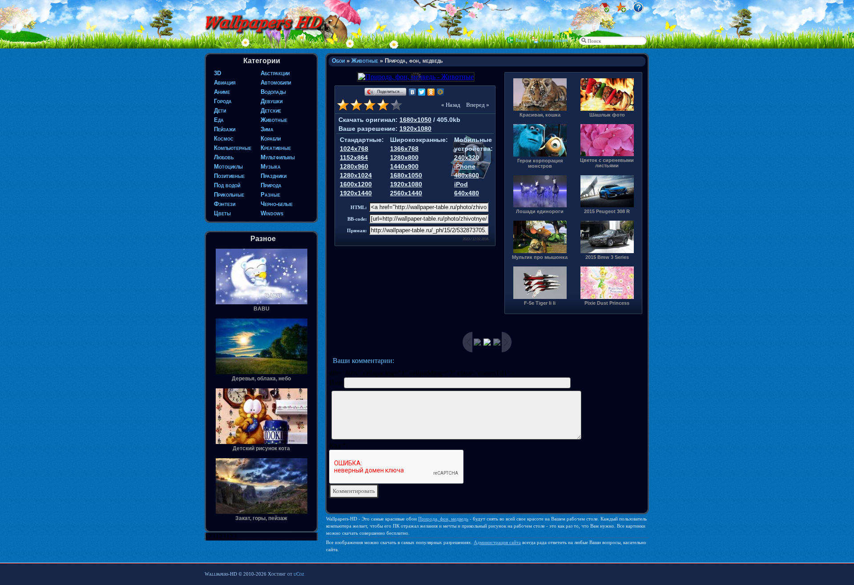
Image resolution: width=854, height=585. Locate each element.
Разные (270, 194)
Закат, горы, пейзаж (261, 518)
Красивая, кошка (540, 114)
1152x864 (354, 157)
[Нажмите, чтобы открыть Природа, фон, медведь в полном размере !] (415, 77)
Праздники (273, 176)
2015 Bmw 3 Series (607, 257)
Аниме (222, 92)
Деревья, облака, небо (261, 378)
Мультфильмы (278, 157)
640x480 (466, 193)
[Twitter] (422, 92)
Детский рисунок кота (261, 448)
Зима (267, 129)
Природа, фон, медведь (443, 518)
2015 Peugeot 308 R (607, 211)
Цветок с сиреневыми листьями (607, 162)
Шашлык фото (607, 114)
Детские (271, 110)
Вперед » (477, 104)
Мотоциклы (228, 166)
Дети (220, 110)
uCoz (299, 574)
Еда (219, 120)
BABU (262, 309)
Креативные (276, 148)
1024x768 (354, 148)
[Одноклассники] (431, 92)
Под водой (227, 185)
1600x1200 (356, 184)
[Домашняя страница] (604, 10)
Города (223, 101)
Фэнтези (224, 204)
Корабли (271, 138)
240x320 (466, 157)
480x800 (466, 175)
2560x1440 (406, 193)
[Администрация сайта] (638, 10)
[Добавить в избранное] (621, 10)
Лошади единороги (540, 211)
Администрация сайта (497, 542)
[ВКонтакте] (412, 92)
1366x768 (404, 148)
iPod (461, 184)
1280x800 (404, 157)
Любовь (224, 157)
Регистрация (554, 40)
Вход (521, 40)
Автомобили (276, 82)
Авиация (224, 82)
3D (217, 73)
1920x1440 (356, 193)
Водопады (273, 92)
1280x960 (354, 166)
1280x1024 (356, 175)
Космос (224, 138)
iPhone (464, 166)
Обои (338, 60)
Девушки (271, 101)
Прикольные (229, 194)
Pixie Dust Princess (606, 303)
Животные (274, 120)
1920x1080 (415, 128)
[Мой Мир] (440, 92)
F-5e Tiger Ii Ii (540, 303)
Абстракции (275, 73)
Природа (271, 185)
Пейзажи (224, 129)
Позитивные (229, 176)
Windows (272, 213)
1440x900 (404, 166)
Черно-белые (277, 204)
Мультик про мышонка (540, 257)
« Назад (450, 104)
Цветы (222, 213)
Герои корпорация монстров (540, 163)
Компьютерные (232, 148)
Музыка (271, 166)
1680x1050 (415, 119)
